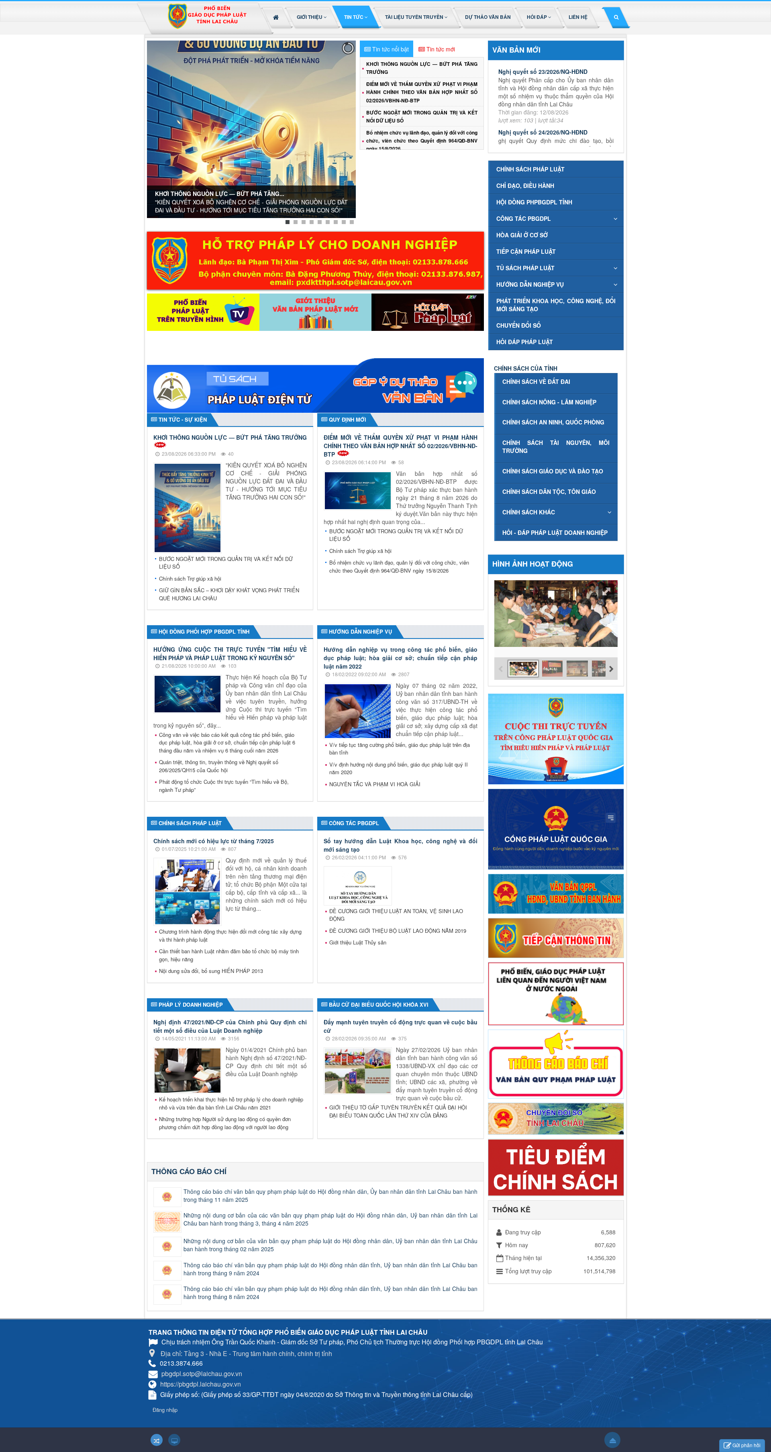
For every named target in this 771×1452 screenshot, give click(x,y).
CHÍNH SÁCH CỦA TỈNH (525, 368)
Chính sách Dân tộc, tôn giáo (549, 491)
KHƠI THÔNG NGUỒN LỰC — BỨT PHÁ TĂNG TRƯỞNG (230, 437)
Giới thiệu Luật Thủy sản (357, 942)
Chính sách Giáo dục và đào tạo (552, 471)
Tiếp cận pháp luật (526, 251)
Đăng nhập (165, 1409)
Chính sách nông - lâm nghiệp (549, 402)
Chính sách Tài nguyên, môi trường (556, 446)
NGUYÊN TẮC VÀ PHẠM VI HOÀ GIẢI (374, 784)
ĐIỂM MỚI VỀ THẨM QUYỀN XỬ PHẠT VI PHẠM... (220, 196)
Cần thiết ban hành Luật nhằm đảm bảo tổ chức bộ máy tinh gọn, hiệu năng (229, 955)
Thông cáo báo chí (188, 1171)
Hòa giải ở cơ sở (522, 235)
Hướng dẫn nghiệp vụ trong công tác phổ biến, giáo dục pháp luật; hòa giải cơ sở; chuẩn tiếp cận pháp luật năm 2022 (400, 657)
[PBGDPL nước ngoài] (556, 993)
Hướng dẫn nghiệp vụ (530, 284)
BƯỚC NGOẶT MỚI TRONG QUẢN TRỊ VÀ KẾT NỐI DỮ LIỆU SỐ (226, 563)
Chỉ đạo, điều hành (525, 186)
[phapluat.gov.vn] (556, 828)
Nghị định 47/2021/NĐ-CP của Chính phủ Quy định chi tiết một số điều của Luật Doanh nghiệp (230, 1026)
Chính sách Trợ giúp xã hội (190, 578)
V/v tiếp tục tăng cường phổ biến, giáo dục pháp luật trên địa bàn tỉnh (399, 749)
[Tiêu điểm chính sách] (556, 1166)
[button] (312, 17)
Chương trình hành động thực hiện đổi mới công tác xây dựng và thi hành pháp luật (230, 935)
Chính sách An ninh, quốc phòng (553, 422)
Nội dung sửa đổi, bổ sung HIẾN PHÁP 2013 (211, 971)
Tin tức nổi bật (390, 49)
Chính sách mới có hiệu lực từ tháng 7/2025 (213, 841)
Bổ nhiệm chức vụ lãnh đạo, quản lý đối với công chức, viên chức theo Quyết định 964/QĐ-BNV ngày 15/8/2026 (421, 140)
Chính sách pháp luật (530, 169)
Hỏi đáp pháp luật (524, 342)
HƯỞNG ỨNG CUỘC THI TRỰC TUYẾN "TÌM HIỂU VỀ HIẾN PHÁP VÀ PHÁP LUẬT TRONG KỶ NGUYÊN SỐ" (230, 653)
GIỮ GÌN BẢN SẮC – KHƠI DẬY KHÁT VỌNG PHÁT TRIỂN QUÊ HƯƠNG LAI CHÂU (229, 594)
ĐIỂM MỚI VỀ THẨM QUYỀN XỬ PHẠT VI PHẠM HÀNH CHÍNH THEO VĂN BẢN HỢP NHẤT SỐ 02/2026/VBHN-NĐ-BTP (421, 92)
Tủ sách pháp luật (525, 268)
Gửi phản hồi (746, 1445)
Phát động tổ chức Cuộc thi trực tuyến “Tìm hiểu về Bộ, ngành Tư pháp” (224, 785)
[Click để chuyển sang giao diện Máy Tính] (174, 1440)
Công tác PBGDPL (523, 218)
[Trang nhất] (277, 17)
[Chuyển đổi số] (556, 1117)
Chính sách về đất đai (536, 381)
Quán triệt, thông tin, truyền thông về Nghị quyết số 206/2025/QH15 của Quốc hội (218, 766)
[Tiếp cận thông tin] (556, 937)
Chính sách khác (528, 512)
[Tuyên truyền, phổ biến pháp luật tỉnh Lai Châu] (207, 18)
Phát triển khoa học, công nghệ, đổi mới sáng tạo (556, 305)
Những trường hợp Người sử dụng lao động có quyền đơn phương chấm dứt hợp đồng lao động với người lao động (225, 1123)
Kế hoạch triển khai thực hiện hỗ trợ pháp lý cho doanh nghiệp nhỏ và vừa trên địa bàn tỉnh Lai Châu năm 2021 (231, 1103)
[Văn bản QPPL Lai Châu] (556, 893)
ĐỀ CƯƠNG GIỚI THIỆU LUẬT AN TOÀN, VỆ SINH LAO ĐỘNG (396, 915)
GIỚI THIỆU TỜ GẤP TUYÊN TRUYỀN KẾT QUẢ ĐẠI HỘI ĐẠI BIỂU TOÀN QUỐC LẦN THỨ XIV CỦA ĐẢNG (398, 1111)
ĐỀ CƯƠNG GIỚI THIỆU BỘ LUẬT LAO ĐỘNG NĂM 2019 (397, 930)
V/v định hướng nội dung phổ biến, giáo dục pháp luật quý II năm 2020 (398, 768)
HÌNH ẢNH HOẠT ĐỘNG (532, 564)
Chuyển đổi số (518, 325)
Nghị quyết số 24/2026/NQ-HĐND (542, 82)
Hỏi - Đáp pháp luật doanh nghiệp (555, 532)
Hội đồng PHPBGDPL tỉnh (534, 202)
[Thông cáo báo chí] (556, 1063)
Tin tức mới (440, 49)
